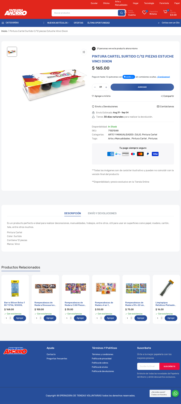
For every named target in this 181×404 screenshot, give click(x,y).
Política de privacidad (101, 358)
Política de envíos (100, 367)
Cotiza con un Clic (171, 23)
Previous (8, 299)
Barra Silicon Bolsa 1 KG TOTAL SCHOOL (14, 303)
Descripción (72, 213)
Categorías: (98, 134)
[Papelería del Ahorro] (15, 12)
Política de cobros (100, 363)
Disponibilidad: (99, 127)
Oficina (106, 3)
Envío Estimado (104, 112)
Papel (177, 3)
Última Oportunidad (98, 23)
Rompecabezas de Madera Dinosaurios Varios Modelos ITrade (45, 304)
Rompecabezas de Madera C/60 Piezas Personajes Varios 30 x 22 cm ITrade (75, 304)
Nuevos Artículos (57, 23)
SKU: (94, 130)
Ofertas (78, 23)
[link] (23, 280)
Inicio (4, 31)
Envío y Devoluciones (102, 213)
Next (172, 299)
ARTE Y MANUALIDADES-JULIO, (125, 134)
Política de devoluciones (103, 371)
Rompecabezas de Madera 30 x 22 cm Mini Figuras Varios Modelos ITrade (134, 304)
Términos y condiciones (102, 354)
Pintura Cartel (149, 134)
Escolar (94, 3)
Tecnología (149, 3)
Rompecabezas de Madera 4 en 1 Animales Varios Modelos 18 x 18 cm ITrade (104, 304)
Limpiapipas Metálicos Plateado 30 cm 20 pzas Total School (166, 304)
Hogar (135, 3)
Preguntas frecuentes (57, 358)
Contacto (51, 354)
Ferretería (164, 3)
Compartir (168, 96)
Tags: (95, 138)
